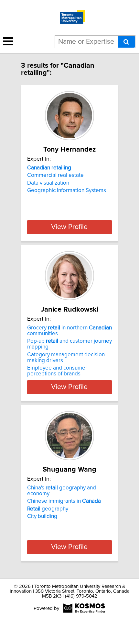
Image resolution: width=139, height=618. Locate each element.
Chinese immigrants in (64, 501)
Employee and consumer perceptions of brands (57, 371)
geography (47, 509)
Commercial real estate (55, 175)
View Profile (69, 227)
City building (42, 516)
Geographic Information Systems (66, 190)
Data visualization (48, 183)
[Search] (126, 42)
